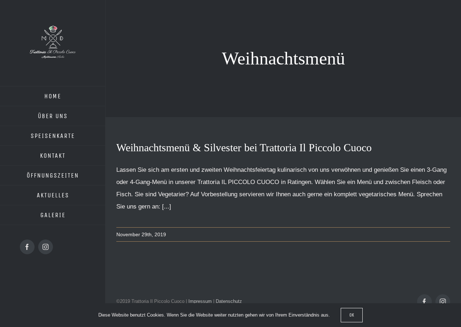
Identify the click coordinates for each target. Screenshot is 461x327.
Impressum (200, 301)
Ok (351, 315)
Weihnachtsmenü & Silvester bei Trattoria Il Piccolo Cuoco (244, 147)
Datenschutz (229, 301)
